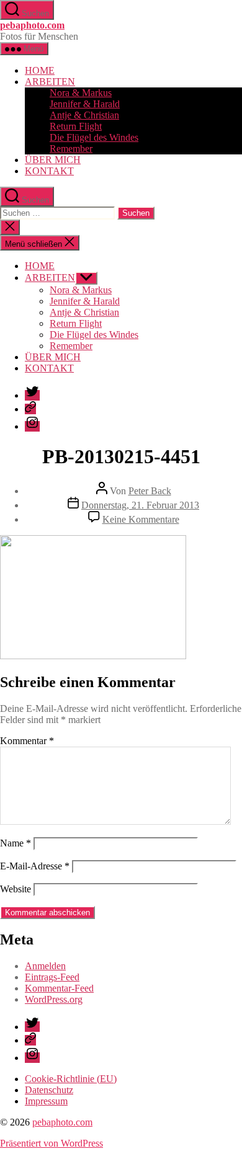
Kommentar (27, 740)
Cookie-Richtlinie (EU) (71, 1078)
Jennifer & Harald (85, 104)
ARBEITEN (50, 81)
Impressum (46, 1101)
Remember (71, 148)
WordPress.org (54, 999)
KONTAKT (49, 171)
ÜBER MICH (53, 159)
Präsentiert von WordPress (51, 1143)
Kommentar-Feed (59, 988)
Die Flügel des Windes (94, 137)
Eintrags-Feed (52, 977)
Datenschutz (49, 1090)
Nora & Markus (81, 92)
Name (15, 843)
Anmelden (45, 966)
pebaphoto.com (32, 25)
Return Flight (76, 126)
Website (15, 889)
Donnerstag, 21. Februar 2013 (140, 505)
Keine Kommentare (140, 519)
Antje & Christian (84, 115)
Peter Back (149, 491)
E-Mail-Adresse (34, 866)
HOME (40, 70)
